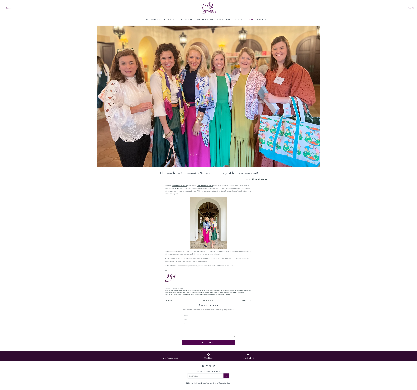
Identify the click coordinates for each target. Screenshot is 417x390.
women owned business (223, 294)
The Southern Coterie (205, 185)
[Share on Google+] (262, 179)
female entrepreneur (213, 290)
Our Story (240, 19)
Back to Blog (208, 300)
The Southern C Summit (173, 188)
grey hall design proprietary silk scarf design (178, 292)
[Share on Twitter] (256, 179)
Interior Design (224, 19)
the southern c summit (172, 294)
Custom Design (185, 19)
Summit (196, 251)
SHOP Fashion (152, 19)
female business (190, 290)
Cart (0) (411, 8)
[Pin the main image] (259, 179)
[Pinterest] (214, 366)
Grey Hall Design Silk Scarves (200, 292)
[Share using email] (266, 179)
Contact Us (262, 19)
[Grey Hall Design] (208, 4)
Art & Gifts (169, 19)
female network (235, 290)
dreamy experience (179, 185)
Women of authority (209, 294)
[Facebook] (203, 366)
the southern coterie (185, 294)
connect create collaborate (177, 290)
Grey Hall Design (245, 290)
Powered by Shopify (225, 383)
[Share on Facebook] (253, 179)
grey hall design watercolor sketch (220, 292)
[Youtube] (207, 366)
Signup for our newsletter (208, 371)
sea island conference (237, 292)
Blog (251, 19)
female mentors (225, 290)
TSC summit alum (197, 294)
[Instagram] (210, 366)
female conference (200, 290)
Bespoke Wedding (205, 19)
